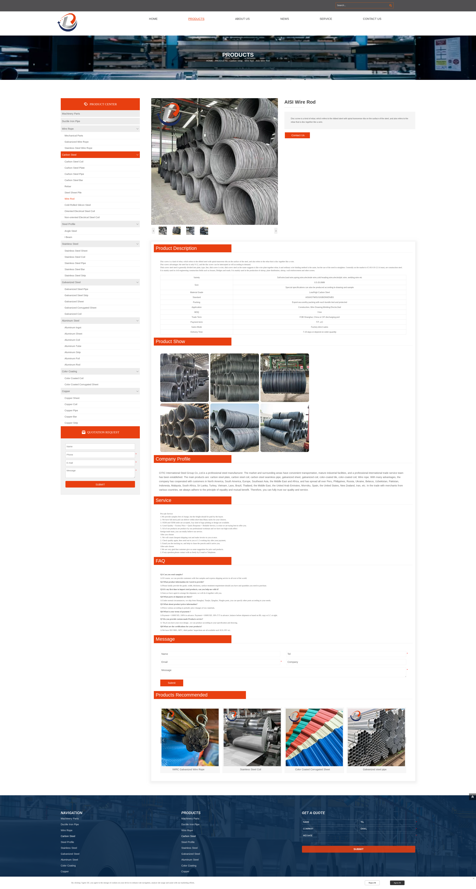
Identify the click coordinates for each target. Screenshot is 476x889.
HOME (209, 61)
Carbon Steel (235, 61)
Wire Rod (249, 61)
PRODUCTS (221, 61)
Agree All (397, 883)
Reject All (372, 883)
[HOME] (68, 22)
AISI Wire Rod (263, 61)
